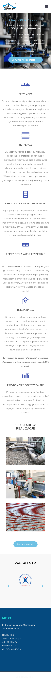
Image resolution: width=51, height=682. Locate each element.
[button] (8, 586)
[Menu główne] (46, 6)
